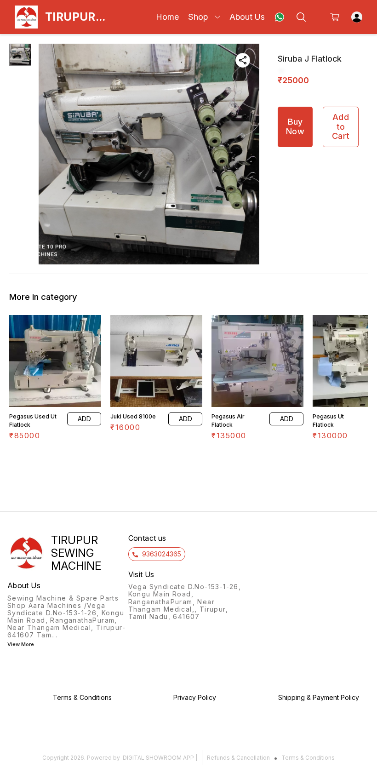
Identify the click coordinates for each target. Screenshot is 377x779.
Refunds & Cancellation (238, 757)
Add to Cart (340, 126)
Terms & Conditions (308, 757)
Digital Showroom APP (158, 757)
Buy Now (295, 126)
